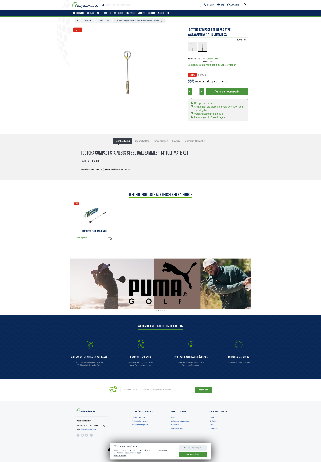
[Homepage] (85, 5)
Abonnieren (203, 390)
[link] (191, 354)
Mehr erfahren (120, 455)
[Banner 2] (158, 310)
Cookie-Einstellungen (192, 448)
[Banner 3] (160, 310)
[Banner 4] (162, 310)
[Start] (78, 21)
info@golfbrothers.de (88, 429)
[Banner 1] (156, 310)
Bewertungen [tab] (160, 141)
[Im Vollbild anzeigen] (76, 36)
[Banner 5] (164, 310)
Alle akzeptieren (192, 454)
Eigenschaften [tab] (141, 141)
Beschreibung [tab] (122, 141)
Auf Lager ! (210, 59)
